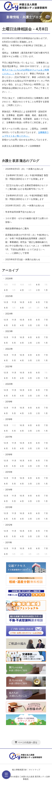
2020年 (9, 384)
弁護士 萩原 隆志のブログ (20, 161)
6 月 (6, 290)
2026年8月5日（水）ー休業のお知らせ (24, 169)
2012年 (8, 524)
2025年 (9, 296)
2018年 (8, 419)
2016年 (8, 454)
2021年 (8, 366)
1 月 (46, 290)
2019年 (8, 401)
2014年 (8, 489)
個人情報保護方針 (19, 769)
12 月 (6, 302)
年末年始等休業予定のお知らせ (20, 212)
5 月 (14, 325)
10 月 (22, 302)
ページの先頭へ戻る (27, 742)
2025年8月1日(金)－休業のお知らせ (22, 259)
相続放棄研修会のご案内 (17, 228)
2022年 (9, 349)
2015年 (8, 472)
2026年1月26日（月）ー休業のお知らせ (24, 205)
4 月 (22, 290)
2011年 (8, 542)
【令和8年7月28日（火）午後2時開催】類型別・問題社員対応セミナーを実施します (26, 177)
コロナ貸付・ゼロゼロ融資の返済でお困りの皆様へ (26, 220)
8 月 (38, 284)
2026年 (9, 278)
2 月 (38, 290)
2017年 (8, 436)
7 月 (46, 302)
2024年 (9, 313)
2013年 (8, 507)
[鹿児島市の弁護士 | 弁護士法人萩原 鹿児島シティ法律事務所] (26, 6)
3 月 (30, 325)
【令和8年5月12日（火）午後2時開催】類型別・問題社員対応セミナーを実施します (26, 197)
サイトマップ (34, 769)
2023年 (9, 331)
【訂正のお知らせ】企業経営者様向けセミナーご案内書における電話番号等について (26, 187)
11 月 (14, 302)
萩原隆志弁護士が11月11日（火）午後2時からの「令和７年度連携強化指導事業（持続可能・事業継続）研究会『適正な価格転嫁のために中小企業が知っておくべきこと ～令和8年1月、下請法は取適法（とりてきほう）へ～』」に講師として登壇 (27, 243)
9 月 (30, 302)
